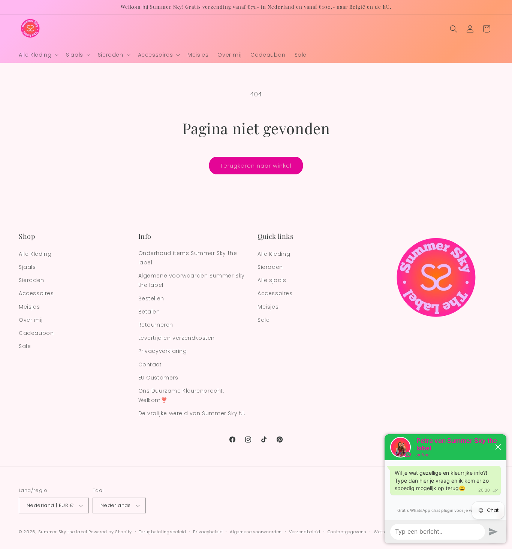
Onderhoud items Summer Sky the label (187, 257)
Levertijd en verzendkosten (176, 338)
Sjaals (27, 267)
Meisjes (29, 306)
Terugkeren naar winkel (256, 166)
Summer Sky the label (62, 532)
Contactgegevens (347, 532)
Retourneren (156, 324)
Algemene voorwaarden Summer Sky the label (191, 280)
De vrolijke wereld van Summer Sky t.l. (192, 413)
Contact (150, 364)
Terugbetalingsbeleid (162, 532)
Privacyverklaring (162, 351)
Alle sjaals (271, 280)
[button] (37, 55)
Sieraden (31, 280)
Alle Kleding (35, 254)
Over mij (31, 320)
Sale (25, 346)
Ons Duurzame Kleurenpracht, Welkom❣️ (181, 395)
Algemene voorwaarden (256, 532)
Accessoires (36, 293)
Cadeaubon (36, 333)
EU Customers (158, 377)
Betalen (149, 311)
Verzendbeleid (304, 532)
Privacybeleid (208, 532)
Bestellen (151, 298)
